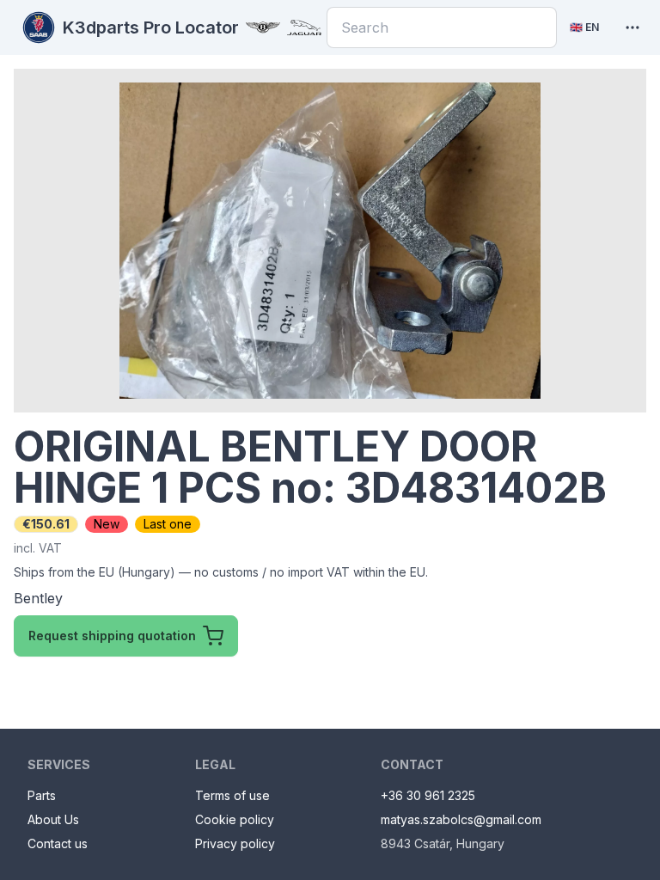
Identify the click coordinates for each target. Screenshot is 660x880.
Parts (42, 795)
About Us (53, 819)
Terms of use (232, 795)
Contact (412, 764)
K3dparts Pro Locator (151, 27)
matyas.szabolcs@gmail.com (461, 819)
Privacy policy (235, 843)
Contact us (58, 843)
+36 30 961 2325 (428, 795)
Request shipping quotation (112, 635)
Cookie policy (234, 819)
